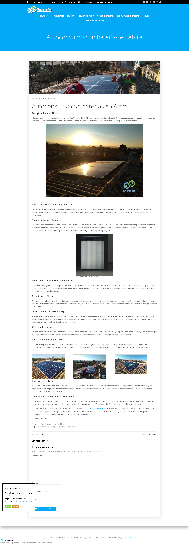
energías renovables (68, 427)
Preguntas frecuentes (94, 20)
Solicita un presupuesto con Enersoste (96, 16)
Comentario (37, 455)
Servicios (44, 16)
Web (34, 499)
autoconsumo (45, 427)
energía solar (55, 427)
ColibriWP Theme (130, 537)
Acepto (8, 506)
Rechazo (15, 506)
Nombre (36, 483)
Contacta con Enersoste (128, 16)
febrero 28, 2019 (50, 99)
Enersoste (38, 99)
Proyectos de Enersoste (64, 16)
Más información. (25, 501)
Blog (147, 16)
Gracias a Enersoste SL (97, 408)
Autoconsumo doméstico (50, 424)
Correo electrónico (40, 491)
